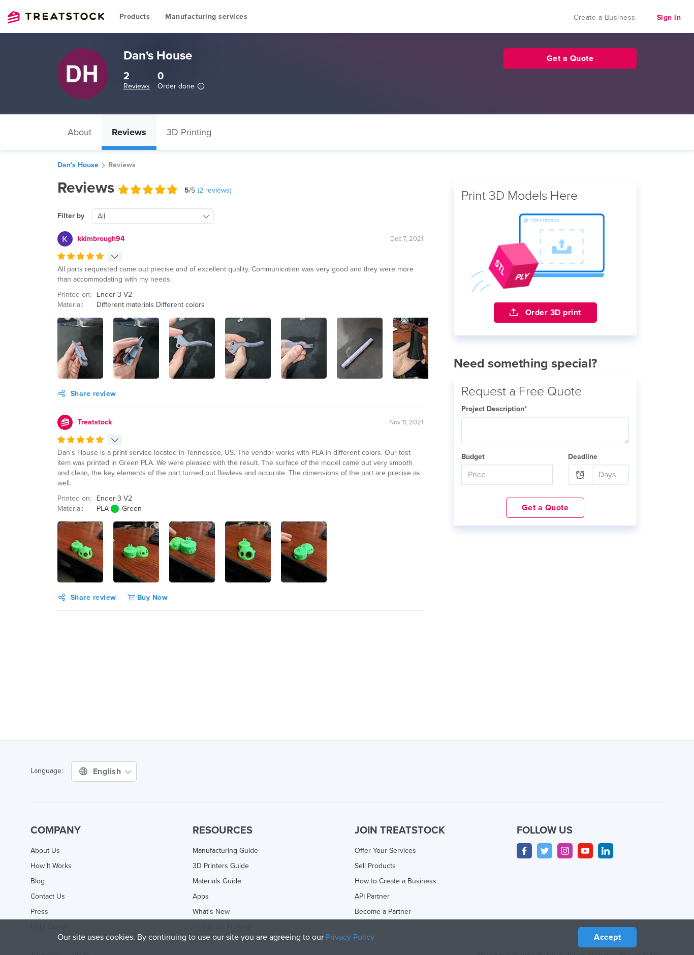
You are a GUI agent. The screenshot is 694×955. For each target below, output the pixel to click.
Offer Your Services (385, 850)
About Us (45, 850)
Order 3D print (552, 312)
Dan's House (78, 165)
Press (39, 911)
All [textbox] (101, 216)
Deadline (582, 456)
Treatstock (56, 17)
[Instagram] (565, 850)
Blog (37, 881)
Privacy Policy (350, 937)
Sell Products (375, 865)
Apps (201, 896)
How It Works (51, 865)
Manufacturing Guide (225, 850)
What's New (211, 911)
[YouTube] (585, 850)
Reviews (136, 86)
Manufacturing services (206, 16)
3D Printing (189, 132)
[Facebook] (524, 850)
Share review (93, 393)
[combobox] (153, 216)
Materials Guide (217, 881)
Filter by (70, 215)
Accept (607, 937)
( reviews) (214, 190)
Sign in (669, 17)
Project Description (494, 409)
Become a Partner (383, 911)
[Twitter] (544, 850)
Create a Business (605, 17)
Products (134, 16)
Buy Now (151, 597)
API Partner (372, 896)
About (79, 132)
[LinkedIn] (605, 850)
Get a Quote (545, 508)
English (108, 771)
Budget (473, 456)
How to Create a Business (395, 881)
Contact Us (47, 896)
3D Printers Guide (221, 865)
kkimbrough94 (101, 238)
